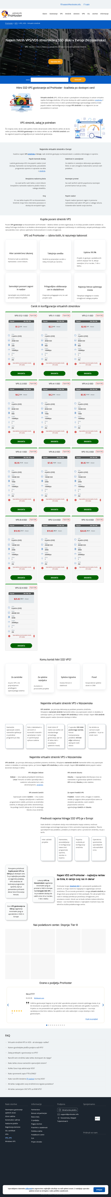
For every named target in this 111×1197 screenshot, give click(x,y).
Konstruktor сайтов (12, 1120)
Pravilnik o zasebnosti (39, 1127)
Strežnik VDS (74, 886)
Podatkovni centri (37, 1135)
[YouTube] (84, 1138)
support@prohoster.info (72, 4)
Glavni (44, 14)
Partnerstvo (35, 1109)
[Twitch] (91, 1143)
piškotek (28, 1189)
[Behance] (94, 1143)
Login (87, 4)
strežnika (98, 100)
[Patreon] (105, 1138)
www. (28, 80)
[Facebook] (88, 1138)
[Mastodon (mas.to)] (84, 1143)
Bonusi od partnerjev (39, 1113)
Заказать (21, 373)
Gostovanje (54, 14)
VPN (83, 14)
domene (76, 14)
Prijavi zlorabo (36, 1142)
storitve (95, 14)
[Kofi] (101, 1143)
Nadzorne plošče (11, 1123)
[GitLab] (88, 1143)
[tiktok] (94, 1138)
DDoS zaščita (10, 1116)
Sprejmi (99, 1190)
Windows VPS (10, 1141)
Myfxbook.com (39, 998)
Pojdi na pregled (92, 1019)
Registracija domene (12, 1127)
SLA (32, 1138)
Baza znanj (35, 1117)
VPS (61, 14)
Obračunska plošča (69, 1110)
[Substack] (98, 1143)
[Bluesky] (98, 1138)
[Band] (101, 1138)
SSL (88, 14)
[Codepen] (105, 1143)
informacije (104, 14)
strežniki (40, 785)
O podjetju (35, 1120)
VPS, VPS (8, 1138)
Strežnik (68, 14)
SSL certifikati (10, 1131)
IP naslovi (30, 1079)
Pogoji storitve (36, 1124)
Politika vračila (36, 1131)
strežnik (42, 171)
